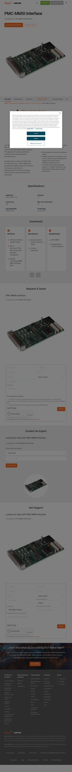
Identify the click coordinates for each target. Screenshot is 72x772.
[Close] (60, 113)
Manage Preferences (36, 143)
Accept (36, 133)
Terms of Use (39, 128)
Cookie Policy (30, 128)
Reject (36, 138)
